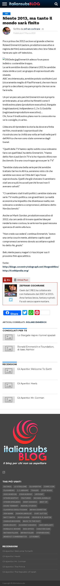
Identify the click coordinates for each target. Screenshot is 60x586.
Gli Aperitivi (35, 487)
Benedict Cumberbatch (15, 537)
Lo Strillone (20, 487)
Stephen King (42, 533)
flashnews (9, 490)
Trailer (34, 490)
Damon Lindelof (24, 514)
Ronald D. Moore (12, 529)
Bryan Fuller (27, 533)
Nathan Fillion (11, 533)
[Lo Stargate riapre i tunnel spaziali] (9, 337)
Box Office (28, 529)
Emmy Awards (30, 502)
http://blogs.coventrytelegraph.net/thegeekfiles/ (31, 266)
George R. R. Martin (41, 517)
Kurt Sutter (40, 514)
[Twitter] (11, 300)
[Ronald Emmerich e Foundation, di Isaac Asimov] (9, 348)
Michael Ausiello (42, 498)
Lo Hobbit (34, 537)
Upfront (39, 494)
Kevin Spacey (10, 525)
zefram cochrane (32, 29)
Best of (43, 502)
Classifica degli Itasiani (15, 510)
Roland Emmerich (36, 322)
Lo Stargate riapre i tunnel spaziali (36, 335)
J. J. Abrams (22, 490)
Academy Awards (27, 525)
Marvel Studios (28, 506)
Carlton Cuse (43, 529)
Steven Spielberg (12, 502)
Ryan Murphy (25, 494)
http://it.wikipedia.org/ (16, 270)
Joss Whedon (10, 494)
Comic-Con (49, 487)
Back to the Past (31, 521)
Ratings (7, 487)
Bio (8, 280)
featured (26, 498)
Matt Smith (9, 517)
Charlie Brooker (12, 521)
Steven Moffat (11, 498)
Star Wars (46, 490)
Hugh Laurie (23, 517)
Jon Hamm (8, 514)
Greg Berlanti (46, 525)
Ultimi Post (22, 280)
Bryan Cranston (38, 510)
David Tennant (11, 506)
